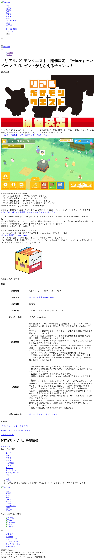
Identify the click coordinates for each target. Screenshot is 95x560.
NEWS (8, 481)
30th (7, 475)
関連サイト (10, 534)
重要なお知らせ (12, 473)
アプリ (8, 458)
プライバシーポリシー (15, 544)
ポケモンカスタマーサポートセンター (45, 414)
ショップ (9, 465)
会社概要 (9, 537)
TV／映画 (10, 463)
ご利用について (12, 541)
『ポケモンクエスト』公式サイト (15, 426)
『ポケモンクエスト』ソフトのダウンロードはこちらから (25, 135)
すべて (8, 453)
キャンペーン (11, 470)
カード (8, 460)
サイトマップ (11, 539)
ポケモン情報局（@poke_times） (14, 235)
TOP (7, 479)
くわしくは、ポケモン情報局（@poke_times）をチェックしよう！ (28, 212)
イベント (9, 468)
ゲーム (8, 456)
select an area (10, 546)
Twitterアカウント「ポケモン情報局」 (16, 430)
